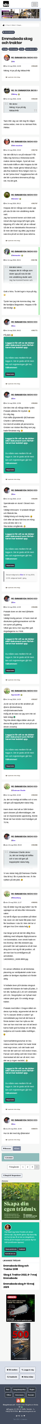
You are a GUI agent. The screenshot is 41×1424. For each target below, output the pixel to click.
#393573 (34, 1129)
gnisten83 (16, 695)
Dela (17, 1148)
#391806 (34, 607)
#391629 (34, 66)
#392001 (34, 902)
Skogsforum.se (8, 1405)
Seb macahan (17, 145)
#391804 (34, 403)
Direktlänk (9, 1158)
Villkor (8, 1395)
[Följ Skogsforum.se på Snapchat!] (23, 1400)
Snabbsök (22, 1249)
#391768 (34, 260)
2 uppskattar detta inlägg (13, 240)
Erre (13, 326)
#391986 (34, 845)
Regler (32, 1389)
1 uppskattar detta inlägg (13, 77)
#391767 (34, 203)
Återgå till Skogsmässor (12, 1175)
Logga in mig (28, 1370)
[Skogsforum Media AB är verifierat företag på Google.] (22, 1407)
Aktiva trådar (28, 1377)
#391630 (34, 99)
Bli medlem (12, 1370)
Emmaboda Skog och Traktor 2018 (16, 1267)
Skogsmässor (20, 25)
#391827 (34, 699)
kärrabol (15, 199)
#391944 (34, 795)
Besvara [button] (7, 1148)
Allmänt (13, 25)
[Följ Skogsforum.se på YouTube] (18, 1400)
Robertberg (16, 898)
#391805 (34, 499)
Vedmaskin (16, 255)
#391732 (34, 150)
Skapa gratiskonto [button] (11, 1249)
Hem (7, 1389)
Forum (8, 25)
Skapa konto (10, 374)
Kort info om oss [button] (10, 1254)
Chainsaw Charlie (18, 790)
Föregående (14, 1167)
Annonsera (19, 1395)
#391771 (34, 330)
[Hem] (3, 25)
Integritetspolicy (19, 1389)
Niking (14, 94)
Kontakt (31, 1395)
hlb (13, 61)
